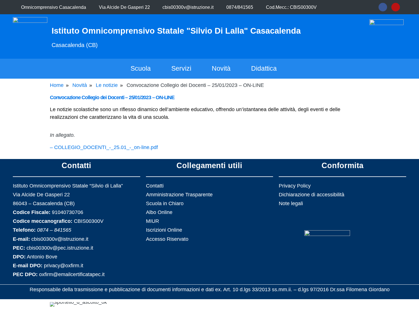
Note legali (291, 203)
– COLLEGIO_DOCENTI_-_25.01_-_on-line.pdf (104, 147)
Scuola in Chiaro (165, 203)
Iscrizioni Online (164, 230)
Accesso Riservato (167, 239)
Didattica (264, 68)
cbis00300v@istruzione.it (187, 7)
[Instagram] (395, 7)
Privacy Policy (295, 186)
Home (57, 85)
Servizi (181, 68)
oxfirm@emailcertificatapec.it (72, 274)
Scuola (141, 68)
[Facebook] (383, 7)
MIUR (152, 221)
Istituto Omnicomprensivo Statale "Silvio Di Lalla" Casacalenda (176, 30)
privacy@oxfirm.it (63, 265)
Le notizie (107, 85)
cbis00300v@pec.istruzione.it (60, 248)
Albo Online (159, 212)
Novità (221, 68)
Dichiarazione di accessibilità (311, 194)
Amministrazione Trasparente (179, 194)
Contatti (155, 186)
